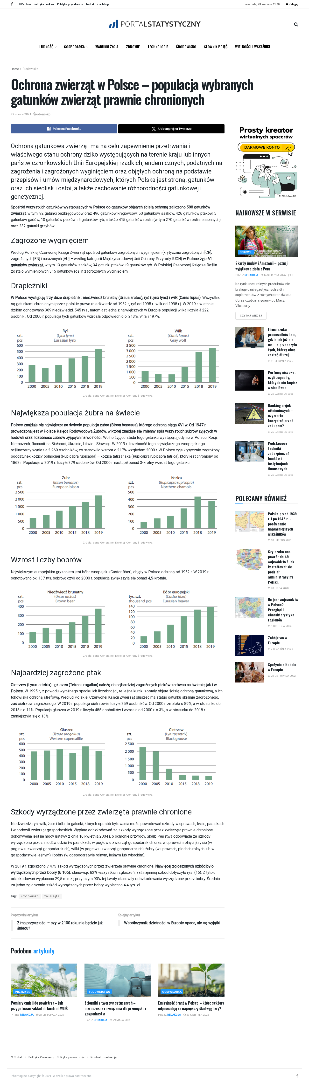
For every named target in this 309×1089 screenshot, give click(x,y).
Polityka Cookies (44, 4)
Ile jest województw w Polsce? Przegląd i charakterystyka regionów (283, 609)
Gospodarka (74, 46)
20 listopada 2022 (282, 675)
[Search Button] (296, 24)
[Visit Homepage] (155, 23)
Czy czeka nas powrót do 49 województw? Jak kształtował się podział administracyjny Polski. (281, 567)
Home (15, 69)
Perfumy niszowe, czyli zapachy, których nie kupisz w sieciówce (282, 380)
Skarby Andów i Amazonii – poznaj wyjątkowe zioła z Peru (261, 265)
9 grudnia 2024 (280, 626)
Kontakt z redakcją (97, 4)
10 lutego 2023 (280, 540)
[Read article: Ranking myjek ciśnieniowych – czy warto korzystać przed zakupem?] (249, 413)
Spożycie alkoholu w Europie (282, 667)
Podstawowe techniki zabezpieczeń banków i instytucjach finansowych (278, 456)
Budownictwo (99, 991)
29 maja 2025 (121, 1020)
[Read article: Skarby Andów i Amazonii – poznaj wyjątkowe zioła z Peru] (266, 241)
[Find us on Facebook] (12, 4)
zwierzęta (51, 896)
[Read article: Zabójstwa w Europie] (249, 645)
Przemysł (22, 991)
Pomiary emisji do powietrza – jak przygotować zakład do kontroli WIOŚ (39, 1005)
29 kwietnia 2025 (197, 1014)
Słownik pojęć (215, 46)
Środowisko (186, 46)
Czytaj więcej (253, 314)
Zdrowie (133, 46)
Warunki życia (106, 46)
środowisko (30, 896)
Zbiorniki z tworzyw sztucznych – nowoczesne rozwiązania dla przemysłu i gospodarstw (115, 1008)
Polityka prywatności (70, 4)
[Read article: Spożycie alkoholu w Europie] (249, 672)
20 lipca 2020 (279, 588)
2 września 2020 (281, 649)
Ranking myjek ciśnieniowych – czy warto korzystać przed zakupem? (280, 415)
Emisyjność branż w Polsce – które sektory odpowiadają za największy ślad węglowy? (191, 1005)
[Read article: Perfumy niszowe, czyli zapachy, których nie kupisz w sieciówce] (249, 380)
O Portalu (25, 4)
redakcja (27, 1014)
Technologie (157, 46)
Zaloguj (293, 4)
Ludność (46, 46)
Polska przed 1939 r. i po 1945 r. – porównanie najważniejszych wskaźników (282, 524)
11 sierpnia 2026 (281, 361)
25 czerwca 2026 (281, 393)
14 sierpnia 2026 (274, 275)
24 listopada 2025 (51, 1014)
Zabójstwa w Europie (277, 640)
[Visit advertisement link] (266, 161)
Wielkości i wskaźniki (252, 46)
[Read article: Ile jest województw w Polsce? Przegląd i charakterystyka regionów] (249, 607)
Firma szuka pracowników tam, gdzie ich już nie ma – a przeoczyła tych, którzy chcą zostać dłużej (282, 342)
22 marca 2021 (21, 114)
